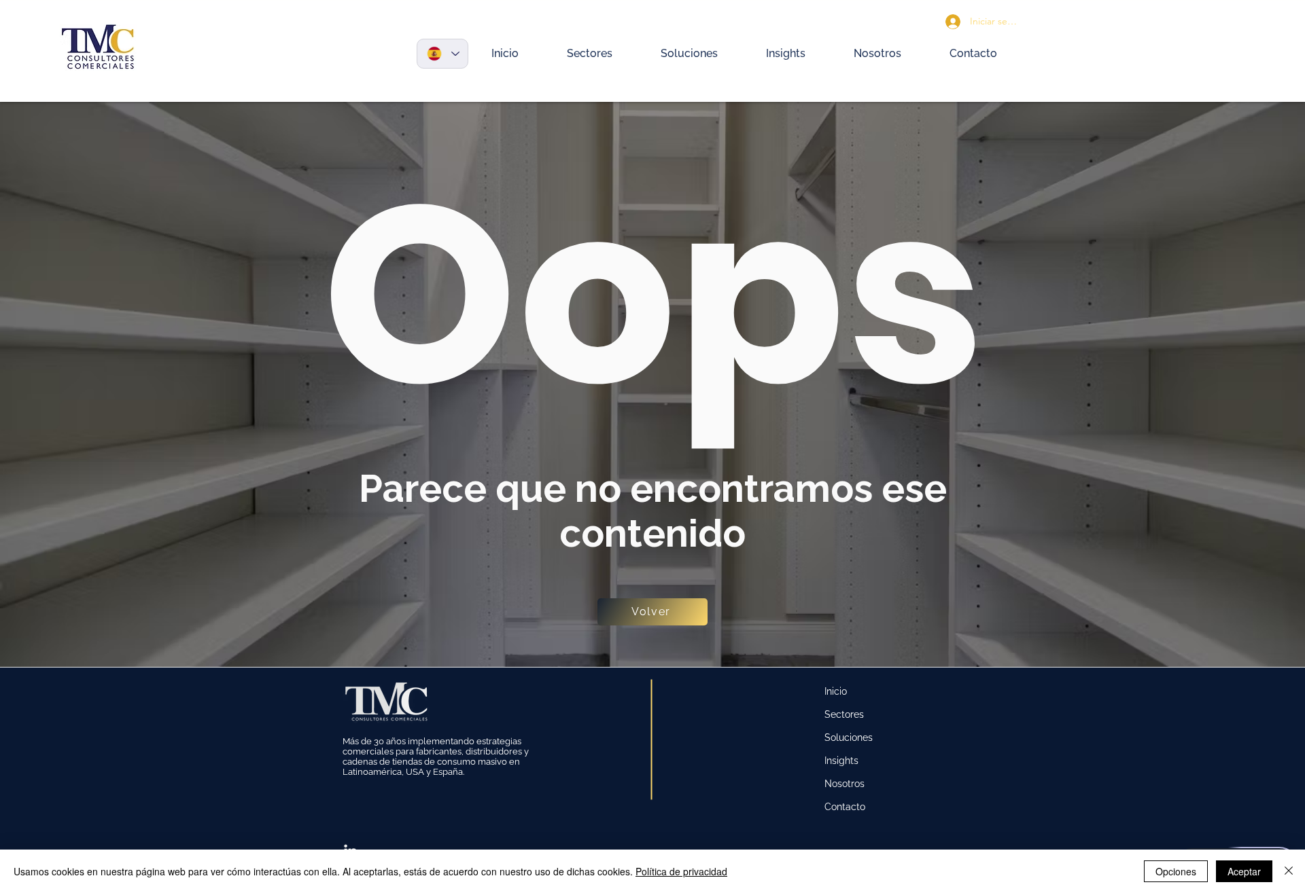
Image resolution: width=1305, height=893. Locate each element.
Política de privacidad (681, 871)
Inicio (835, 691)
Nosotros (844, 783)
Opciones (1175, 871)
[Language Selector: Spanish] (442, 54)
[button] (590, 54)
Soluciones (848, 737)
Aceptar (1244, 871)
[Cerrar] (1289, 871)
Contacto (844, 806)
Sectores (844, 714)
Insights (841, 760)
